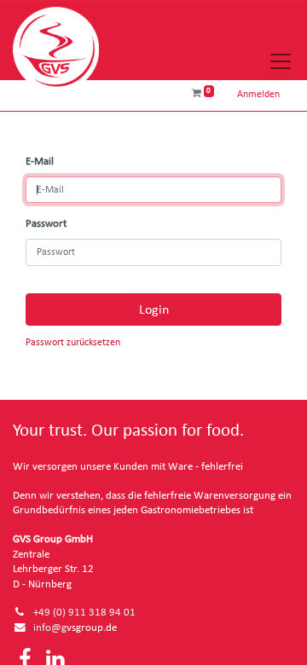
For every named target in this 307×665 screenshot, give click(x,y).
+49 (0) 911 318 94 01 (84, 612)
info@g (50, 627)
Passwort (46, 223)
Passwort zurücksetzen (73, 342)
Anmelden (258, 94)
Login (154, 309)
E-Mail (40, 161)
